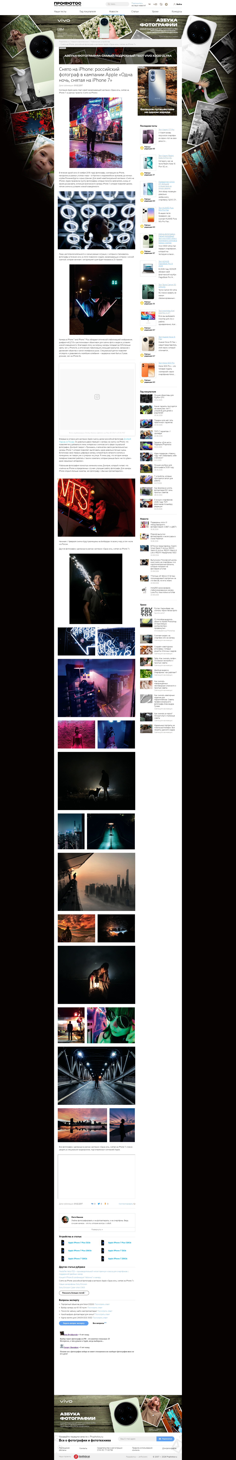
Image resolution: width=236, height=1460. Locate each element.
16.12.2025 (157, 460)
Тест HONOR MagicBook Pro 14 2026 (166, 263)
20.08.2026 (158, 436)
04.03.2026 (158, 425)
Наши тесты (60, 11)
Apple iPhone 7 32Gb (117, 1250)
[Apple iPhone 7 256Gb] (102, 1258)
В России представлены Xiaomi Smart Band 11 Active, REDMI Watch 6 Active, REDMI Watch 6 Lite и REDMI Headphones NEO (164, 549)
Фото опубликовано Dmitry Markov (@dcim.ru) (87, 433)
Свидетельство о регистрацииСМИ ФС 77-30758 (109, 1449)
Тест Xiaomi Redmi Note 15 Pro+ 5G (166, 156)
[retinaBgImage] (146, 398)
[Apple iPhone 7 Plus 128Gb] (102, 1242)
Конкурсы (177, 11)
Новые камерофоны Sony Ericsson (73, 1284)
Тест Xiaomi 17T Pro (166, 129)
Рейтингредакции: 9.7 (149, 252)
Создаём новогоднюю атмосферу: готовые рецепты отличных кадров (165, 648)
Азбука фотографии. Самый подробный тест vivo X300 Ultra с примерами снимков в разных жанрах (168, 238)
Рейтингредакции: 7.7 (149, 174)
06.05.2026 (158, 470)
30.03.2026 (158, 509)
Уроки (155, 11)
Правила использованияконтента (142, 1449)
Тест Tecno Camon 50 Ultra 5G (167, 285)
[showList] (74, 1293)
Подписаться (167, 1439)
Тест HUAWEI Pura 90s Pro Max (166, 209)
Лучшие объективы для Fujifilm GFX (164, 396)
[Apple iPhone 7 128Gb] (62, 1258)
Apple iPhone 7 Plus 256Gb (79, 1250)
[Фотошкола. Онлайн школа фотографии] (82, 1456)
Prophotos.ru (172, 1457)
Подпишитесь (137, 3)
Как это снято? (159, 613)
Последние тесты (148, 126)
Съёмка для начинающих (163, 640)
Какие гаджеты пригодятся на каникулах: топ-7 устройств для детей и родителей (165, 409)
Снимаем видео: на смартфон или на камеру (164, 636)
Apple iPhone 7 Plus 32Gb (79, 1242)
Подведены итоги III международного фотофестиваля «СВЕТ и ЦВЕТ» (164, 524)
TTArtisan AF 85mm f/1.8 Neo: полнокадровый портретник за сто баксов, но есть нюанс (163, 578)
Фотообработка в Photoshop (164, 631)
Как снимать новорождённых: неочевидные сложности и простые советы (165, 684)
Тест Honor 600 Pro (166, 363)
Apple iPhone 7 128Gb (77, 1258)
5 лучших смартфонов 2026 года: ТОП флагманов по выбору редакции (163, 503)
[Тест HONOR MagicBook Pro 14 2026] (148, 269)
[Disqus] (97, 1361)
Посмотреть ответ (102, 1304)
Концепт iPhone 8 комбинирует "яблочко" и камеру (80, 1277)
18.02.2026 (158, 447)
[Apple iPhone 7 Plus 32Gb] (62, 1242)
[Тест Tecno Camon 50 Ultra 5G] (148, 292)
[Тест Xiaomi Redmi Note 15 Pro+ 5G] (148, 163)
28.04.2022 (158, 495)
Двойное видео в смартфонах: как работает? (165, 671)
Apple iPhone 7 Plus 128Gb (119, 1242)
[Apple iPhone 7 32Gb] (102, 1250)
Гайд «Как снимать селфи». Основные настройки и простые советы (165, 660)
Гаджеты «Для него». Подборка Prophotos (162, 443)
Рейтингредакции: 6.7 (149, 355)
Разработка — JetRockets (136, 1457)
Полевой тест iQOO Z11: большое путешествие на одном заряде (167, 185)
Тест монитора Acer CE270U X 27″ (167, 311)
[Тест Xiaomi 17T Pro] (148, 137)
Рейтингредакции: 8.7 (149, 329)
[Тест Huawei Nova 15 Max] (148, 344)
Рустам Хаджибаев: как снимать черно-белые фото (165, 609)
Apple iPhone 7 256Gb (117, 1258)
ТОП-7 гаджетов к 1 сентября (162, 432)
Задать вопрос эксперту (73, 1323)
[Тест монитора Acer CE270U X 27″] (148, 318)
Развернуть (96, 1229)
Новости (113, 11)
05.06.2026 (158, 415)
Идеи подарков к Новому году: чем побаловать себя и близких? (165, 455)
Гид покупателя (88, 11)
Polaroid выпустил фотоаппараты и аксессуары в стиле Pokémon (163, 536)
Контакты (83, 1448)
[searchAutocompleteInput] (118, 4)
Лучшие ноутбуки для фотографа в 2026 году (164, 466)
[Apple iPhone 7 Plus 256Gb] (62, 1250)
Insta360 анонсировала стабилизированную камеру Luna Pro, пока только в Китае (163, 590)
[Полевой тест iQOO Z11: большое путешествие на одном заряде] (148, 189)
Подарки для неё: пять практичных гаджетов (163, 421)
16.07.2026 (158, 483)
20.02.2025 (158, 400)
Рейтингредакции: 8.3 (149, 200)
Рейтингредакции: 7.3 (149, 303)
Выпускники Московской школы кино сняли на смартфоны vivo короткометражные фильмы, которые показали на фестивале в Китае (164, 564)
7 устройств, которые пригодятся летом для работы (163, 478)
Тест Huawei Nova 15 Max (167, 338)
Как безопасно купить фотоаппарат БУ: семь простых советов (163, 490)
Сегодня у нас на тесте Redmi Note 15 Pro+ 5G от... (167, 164)
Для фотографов (169, 1448)
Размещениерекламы (64, 1449)
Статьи (135, 11)
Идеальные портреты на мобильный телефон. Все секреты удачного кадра (164, 727)
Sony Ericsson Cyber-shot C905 (72, 1287)
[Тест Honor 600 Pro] (148, 370)
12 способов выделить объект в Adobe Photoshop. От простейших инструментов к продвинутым (165, 623)
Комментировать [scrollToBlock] (126, 1204)
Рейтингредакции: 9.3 (149, 148)
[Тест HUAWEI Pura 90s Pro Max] (148, 215)
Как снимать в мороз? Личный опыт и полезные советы (164, 715)
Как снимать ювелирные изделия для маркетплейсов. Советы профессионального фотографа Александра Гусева (164, 700)
